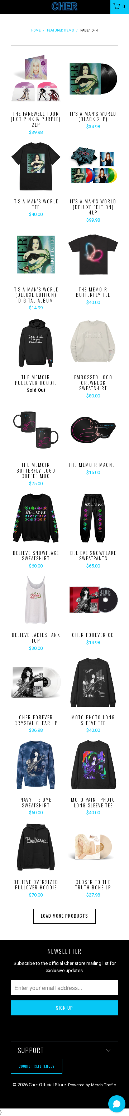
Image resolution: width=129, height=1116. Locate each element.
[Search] (100, 6)
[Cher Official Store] (64, 7)
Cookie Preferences (36, 1066)
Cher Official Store (47, 1084)
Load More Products (64, 916)
